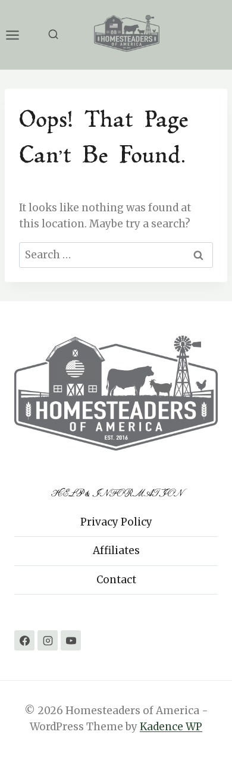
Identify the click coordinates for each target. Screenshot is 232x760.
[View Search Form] (53, 34)
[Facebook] (24, 640)
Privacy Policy (116, 521)
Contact (116, 579)
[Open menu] (18, 35)
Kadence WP (171, 726)
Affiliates (116, 550)
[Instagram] (47, 640)
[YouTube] (71, 640)
